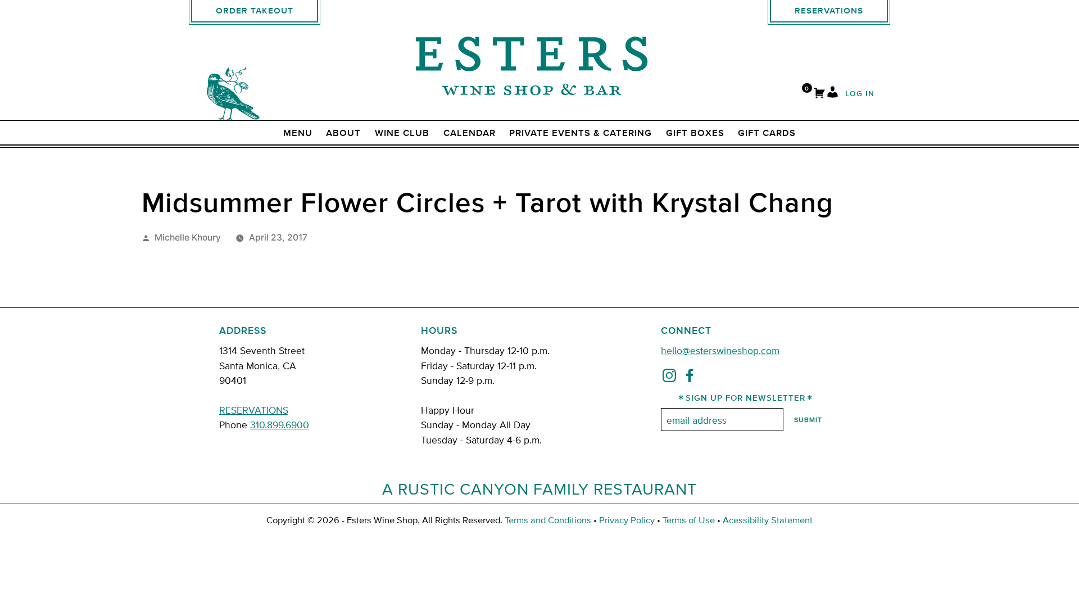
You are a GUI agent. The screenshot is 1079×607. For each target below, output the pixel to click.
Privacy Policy (627, 519)
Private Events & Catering (580, 133)
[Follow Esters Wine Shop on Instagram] (669, 377)
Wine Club (402, 133)
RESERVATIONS (253, 409)
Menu (297, 133)
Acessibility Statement (768, 519)
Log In (859, 94)
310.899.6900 (279, 424)
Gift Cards (767, 133)
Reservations (829, 11)
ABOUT (343, 133)
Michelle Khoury (188, 237)
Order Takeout (254, 11)
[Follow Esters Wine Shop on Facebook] (689, 377)
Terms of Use (689, 519)
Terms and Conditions (548, 519)
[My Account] (833, 94)
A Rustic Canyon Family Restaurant (539, 488)
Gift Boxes (695, 133)
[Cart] (819, 94)
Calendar (469, 133)
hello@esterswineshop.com (720, 350)
